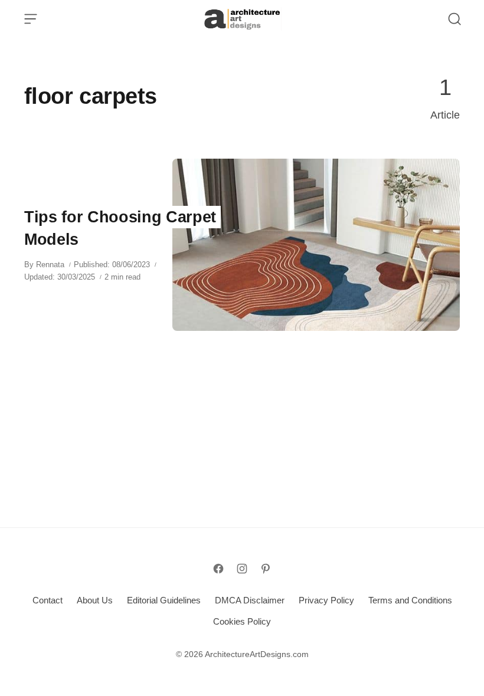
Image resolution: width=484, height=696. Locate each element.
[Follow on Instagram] (242, 568)
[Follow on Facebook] (218, 568)
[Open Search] (454, 19)
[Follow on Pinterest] (265, 568)
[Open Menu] (30, 19)
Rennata (50, 264)
